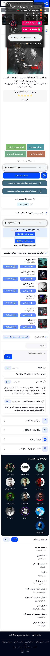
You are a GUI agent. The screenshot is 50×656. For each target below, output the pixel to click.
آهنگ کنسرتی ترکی (16, 147)
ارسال (8, 357)
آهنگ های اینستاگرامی (32, 430)
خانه (26, 204)
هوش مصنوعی (35, 147)
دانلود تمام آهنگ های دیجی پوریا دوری (22, 183)
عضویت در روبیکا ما (30, 29)
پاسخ (7, 368)
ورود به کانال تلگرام (26, 234)
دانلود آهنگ (8, 267)
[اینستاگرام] (22, 651)
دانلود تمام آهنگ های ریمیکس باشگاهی (22, 191)
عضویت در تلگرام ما (30, 23)
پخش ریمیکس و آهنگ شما (19, 635)
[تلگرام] (27, 651)
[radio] (31, 96)
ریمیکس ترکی (35, 439)
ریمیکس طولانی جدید (15, 154)
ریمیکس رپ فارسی (33, 420)
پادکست (21, 204)
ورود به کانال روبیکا (26, 241)
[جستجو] (4, 3)
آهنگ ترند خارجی (36, 154)
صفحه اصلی (36, 635)
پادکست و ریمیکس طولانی (30, 448)
